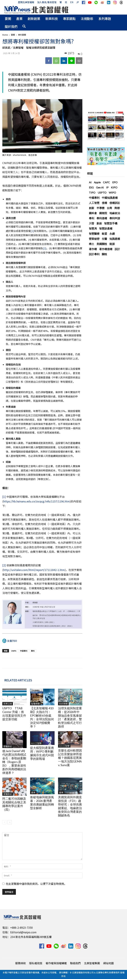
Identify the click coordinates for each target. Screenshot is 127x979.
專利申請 (114, 218)
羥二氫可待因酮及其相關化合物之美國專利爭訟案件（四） (14, 804)
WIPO (112, 192)
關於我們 (11, 26)
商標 (117, 207)
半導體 (101, 207)
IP (107, 187)
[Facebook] (48, 60)
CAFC (106, 182)
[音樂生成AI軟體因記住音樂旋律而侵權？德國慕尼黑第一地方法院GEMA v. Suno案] (70, 739)
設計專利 (94, 254)
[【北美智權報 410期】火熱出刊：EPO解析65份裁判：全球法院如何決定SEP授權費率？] (42, 697)
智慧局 (93, 228)
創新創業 (34, 18)
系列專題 (104, 18)
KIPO (114, 187)
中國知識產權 (110, 197)
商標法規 (7, 703)
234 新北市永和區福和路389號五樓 (31, 937)
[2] (44, 248)
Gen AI (100, 187)
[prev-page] (4, 822)
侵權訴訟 (7, 746)
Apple (97, 182)
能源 (112, 243)
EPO (115, 182)
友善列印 (12, 640)
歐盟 (104, 233)
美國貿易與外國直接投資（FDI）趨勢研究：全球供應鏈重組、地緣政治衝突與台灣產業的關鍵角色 (70, 806)
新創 (99, 223)
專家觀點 (69, 18)
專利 (33, 650)
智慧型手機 (110, 223)
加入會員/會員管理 (47, 2)
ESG (91, 187)
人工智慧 (94, 202)
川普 (91, 223)
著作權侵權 (105, 248)
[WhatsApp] (56, 60)
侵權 (104, 202)
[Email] (79, 60)
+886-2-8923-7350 (21, 928)
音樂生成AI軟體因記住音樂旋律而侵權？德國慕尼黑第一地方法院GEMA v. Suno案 (70, 758)
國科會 (93, 213)
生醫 (104, 238)
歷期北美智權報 (26, 2)
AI (90, 182)
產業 (19, 18)
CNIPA (13, 650)
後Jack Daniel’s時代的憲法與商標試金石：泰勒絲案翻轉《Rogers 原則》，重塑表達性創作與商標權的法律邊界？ (14, 762)
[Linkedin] (64, 60)
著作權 (93, 248)
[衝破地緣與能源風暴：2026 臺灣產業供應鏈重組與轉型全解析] (42, 786)
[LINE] (71, 60)
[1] (32, 231)
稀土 (91, 243)
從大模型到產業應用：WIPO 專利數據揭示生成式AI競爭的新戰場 (42, 753)
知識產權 (114, 238)
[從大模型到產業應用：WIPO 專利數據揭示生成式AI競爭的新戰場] (42, 738)
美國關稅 (102, 243)
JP (77, 2)
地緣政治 (114, 213)
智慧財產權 (105, 228)
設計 (117, 248)
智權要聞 (35, 703)
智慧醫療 (94, 233)
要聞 (8, 18)
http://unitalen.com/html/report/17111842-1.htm (34, 570)
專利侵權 (102, 218)
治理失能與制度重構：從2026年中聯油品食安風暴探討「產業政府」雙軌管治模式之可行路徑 (70, 717)
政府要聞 (63, 703)
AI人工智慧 (36, 743)
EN (71, 2)
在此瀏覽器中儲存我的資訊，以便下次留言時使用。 (36, 884)
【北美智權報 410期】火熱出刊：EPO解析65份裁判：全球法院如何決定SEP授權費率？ (42, 717)
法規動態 (87, 18)
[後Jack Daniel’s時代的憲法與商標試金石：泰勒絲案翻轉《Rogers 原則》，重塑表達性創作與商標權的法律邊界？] (14, 739)
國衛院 (103, 213)
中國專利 (23, 650)
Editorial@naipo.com (23, 932)
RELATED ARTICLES (18, 680)
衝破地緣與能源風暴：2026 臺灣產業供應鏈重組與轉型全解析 (42, 802)
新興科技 (51, 18)
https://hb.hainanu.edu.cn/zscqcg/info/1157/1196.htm (36, 501)
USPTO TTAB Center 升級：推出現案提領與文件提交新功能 (14, 713)
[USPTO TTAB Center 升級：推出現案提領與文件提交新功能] (14, 697)
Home (5, 34)
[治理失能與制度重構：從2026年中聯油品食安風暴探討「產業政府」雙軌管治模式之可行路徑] (70, 697)
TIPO (92, 192)
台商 (109, 207)
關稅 (104, 254)
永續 (112, 233)
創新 (91, 207)
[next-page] (10, 822)
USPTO (102, 192)
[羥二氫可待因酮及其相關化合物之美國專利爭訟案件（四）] (14, 787)
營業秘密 (94, 238)
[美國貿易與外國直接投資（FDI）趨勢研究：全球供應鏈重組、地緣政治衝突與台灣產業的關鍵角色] (70, 786)
